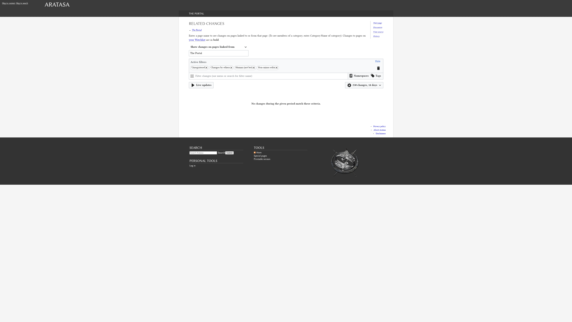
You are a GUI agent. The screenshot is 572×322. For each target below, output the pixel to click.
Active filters (198, 62)
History (376, 36)
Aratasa (57, 4)
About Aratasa (380, 130)
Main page (377, 23)
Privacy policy (379, 126)
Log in (192, 165)
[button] (377, 62)
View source (378, 32)
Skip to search (22, 3)
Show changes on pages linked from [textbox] (212, 46)
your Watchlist (197, 40)
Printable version (262, 159)
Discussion (377, 27)
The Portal (196, 13)
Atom (259, 152)
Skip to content (8, 3)
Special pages (260, 155)
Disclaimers (381, 134)
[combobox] (218, 47)
